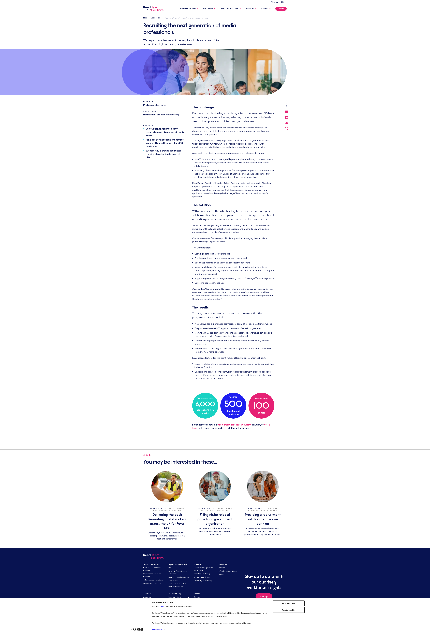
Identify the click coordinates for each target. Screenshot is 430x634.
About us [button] (264, 8)
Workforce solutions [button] (188, 8)
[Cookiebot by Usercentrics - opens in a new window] (137, 629)
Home (145, 18)
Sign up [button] (264, 596)
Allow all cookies (288, 603)
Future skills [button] (208, 8)
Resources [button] (250, 8)
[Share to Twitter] (286, 127)
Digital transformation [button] (229, 8)
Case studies (156, 18)
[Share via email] (286, 122)
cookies (161, 606)
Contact (281, 9)
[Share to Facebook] (286, 111)
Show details (157, 630)
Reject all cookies (288, 610)
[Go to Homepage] (153, 8)
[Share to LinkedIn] (286, 116)
